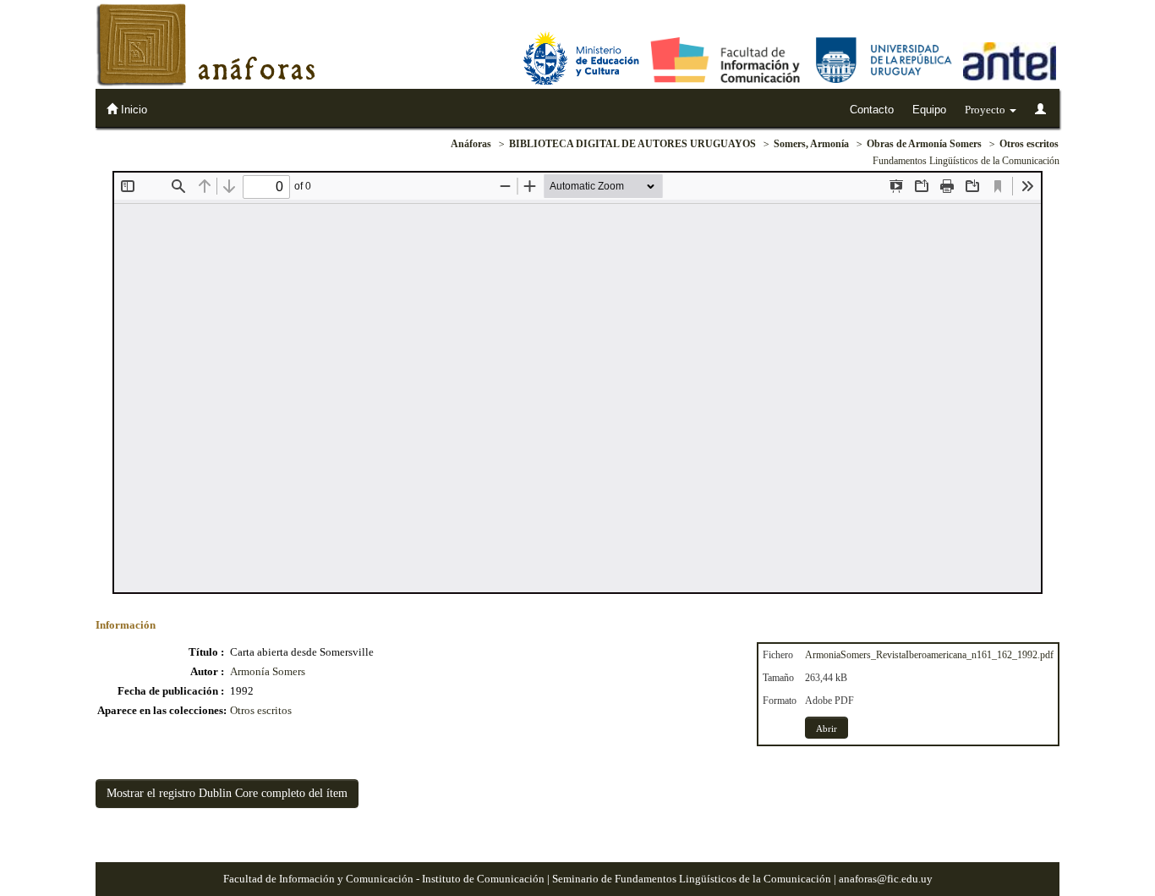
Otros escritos (1029, 144)
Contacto (872, 109)
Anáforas (471, 144)
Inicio (132, 109)
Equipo (929, 109)
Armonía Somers (267, 671)
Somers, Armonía (811, 144)
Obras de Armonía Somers (924, 144)
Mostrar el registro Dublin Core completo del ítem (227, 793)
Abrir (826, 728)
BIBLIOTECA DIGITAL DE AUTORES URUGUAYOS (632, 144)
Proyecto (986, 109)
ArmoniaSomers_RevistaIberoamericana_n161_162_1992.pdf (929, 655)
